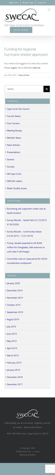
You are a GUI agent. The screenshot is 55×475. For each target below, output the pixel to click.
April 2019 (12, 348)
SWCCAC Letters (14, 181)
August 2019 (13, 319)
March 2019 (13, 355)
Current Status (14, 116)
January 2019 (13, 369)
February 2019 (14, 362)
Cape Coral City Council (18, 108)
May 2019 (12, 341)
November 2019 (15, 297)
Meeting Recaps (14, 130)
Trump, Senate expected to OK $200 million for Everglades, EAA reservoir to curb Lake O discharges (26, 247)
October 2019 (13, 304)
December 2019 (15, 290)
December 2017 (15, 384)
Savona (10, 159)
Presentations (13, 152)
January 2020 (13, 283)
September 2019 (15, 312)
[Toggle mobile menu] (49, 9)
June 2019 (12, 333)
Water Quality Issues (17, 188)
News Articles (24, 75)
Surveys (11, 166)
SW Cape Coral (14, 173)
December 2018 (15, 377)
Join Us (36, 67)
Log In (14, 67)
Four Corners (13, 123)
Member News (14, 137)
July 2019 (11, 326)
